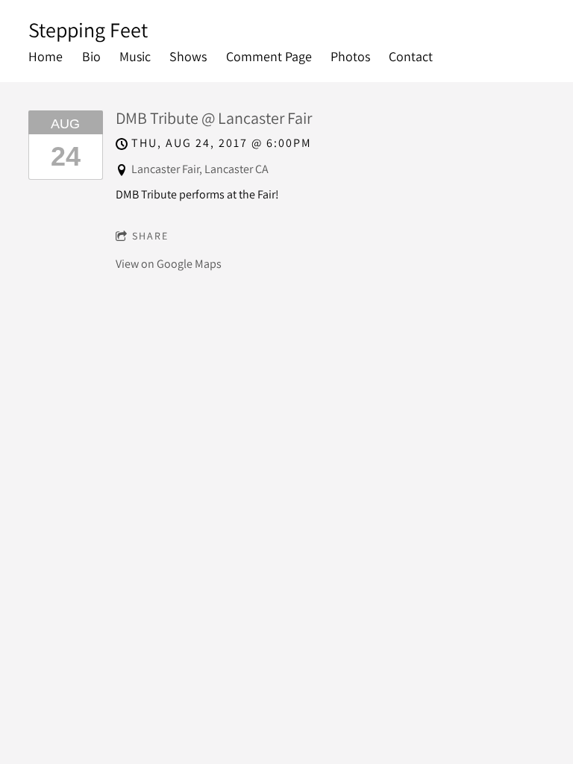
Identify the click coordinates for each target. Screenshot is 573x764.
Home (45, 56)
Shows (188, 56)
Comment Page (269, 56)
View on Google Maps (169, 264)
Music (135, 56)
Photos (350, 56)
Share (150, 235)
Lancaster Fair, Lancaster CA (200, 169)
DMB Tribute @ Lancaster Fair (214, 117)
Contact (411, 56)
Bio (91, 56)
